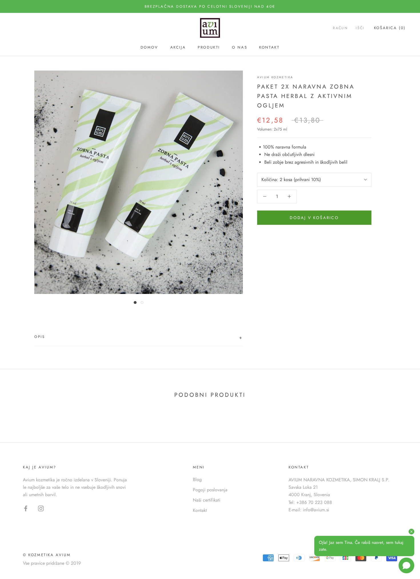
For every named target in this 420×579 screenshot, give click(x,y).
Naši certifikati (206, 500)
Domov (149, 47)
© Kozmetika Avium (47, 555)
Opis (138, 337)
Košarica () (390, 28)
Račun (340, 28)
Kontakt (269, 47)
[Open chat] (406, 565)
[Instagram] (41, 508)
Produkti (209, 47)
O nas (239, 47)
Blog (197, 479)
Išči (360, 28)
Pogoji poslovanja (210, 489)
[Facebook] (26, 508)
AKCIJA (178, 47)
